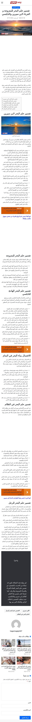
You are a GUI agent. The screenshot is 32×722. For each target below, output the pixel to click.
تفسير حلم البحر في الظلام (10, 107)
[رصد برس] (16, 2)
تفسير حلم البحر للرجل (10, 108)
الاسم (29, 702)
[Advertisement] (16, 53)
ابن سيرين (26, 610)
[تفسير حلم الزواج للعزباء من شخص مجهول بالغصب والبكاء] (8, 661)
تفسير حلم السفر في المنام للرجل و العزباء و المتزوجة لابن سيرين (24, 650)
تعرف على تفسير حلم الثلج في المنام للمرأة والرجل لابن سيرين (8, 650)
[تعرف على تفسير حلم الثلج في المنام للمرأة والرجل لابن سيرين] (8, 643)
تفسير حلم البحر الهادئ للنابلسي (12, 103)
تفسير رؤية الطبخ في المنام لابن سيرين (14, 498)
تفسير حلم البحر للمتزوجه (9, 101)
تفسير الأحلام (16, 7)
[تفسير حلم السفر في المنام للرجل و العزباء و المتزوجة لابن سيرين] (24, 643)
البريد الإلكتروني (27, 710)
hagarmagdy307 (16, 631)
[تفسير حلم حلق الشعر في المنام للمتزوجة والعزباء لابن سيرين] (24, 661)
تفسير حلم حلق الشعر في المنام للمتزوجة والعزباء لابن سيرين (24, 667)
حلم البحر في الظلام (23, 614)
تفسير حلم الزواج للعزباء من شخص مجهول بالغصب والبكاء (8, 667)
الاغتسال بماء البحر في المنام (11, 105)
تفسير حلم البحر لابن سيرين (10, 99)
